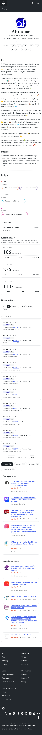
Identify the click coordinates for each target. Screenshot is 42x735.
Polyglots (22, 306)
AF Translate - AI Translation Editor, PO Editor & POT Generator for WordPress (23, 499)
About (4, 653)
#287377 (16, 422)
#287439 (16, 327)
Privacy (5, 664)
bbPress (6, 696)
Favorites (33, 464)
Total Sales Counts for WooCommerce (24, 635)
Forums (30, 306)
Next (32, 457)
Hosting (5, 661)
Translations (8, 469)
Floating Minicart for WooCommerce (23, 596)
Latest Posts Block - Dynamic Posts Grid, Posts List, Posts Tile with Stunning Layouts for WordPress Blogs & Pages (23, 513)
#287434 (16, 395)
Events (24, 675)
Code (14, 306)
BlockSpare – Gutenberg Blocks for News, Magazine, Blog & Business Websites (23, 568)
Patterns (24, 664)
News (4, 657)
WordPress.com (9, 688)
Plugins (7, 464)
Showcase (25, 653)
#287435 (16, 381)
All (8, 306)
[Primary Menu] (37, 9)
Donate (25, 678)
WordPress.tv (8, 682)
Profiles (4, 9)
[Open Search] (32, 3)
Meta (5, 310)
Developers (6, 678)
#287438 (16, 341)
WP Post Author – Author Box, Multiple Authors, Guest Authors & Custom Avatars (24, 544)
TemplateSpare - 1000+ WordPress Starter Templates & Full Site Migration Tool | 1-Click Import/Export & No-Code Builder (24, 619)
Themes (20, 464)
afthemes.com (20, 42)
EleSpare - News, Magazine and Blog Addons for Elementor (24, 583)
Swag (24, 682)
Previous (11, 457)
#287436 (16, 368)
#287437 (16, 354)
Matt (5, 692)
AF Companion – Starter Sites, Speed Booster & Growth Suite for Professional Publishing (23, 483)
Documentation (8, 675)
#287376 (16, 435)
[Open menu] (38, 3)
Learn (4, 671)
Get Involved (26, 671)
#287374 (16, 449)
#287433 (16, 408)
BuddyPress (7, 699)
